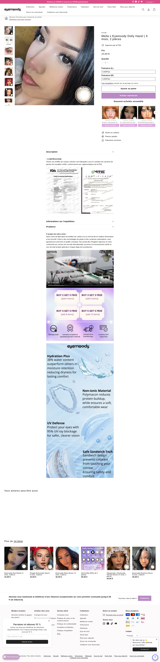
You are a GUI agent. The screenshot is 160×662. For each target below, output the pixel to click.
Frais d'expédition (107, 83)
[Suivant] (8, 104)
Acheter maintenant (128, 96)
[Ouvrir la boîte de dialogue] (155, 657)
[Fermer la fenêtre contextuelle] (156, 639)
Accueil (103, 32)
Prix (103, 51)
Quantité (105, 59)
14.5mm (18, 541)
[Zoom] (54, 65)
